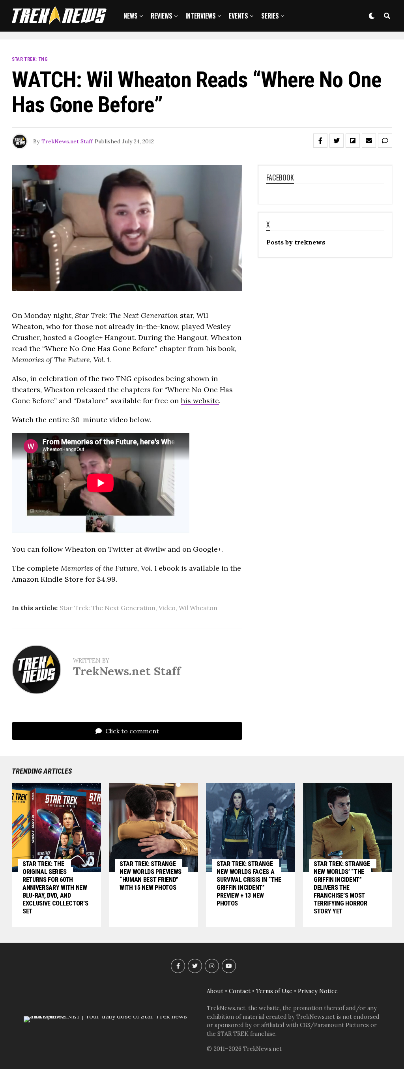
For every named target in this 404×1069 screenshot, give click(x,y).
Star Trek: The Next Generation (107, 608)
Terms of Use (274, 991)
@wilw (155, 549)
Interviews (200, 16)
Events (238, 16)
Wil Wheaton (198, 608)
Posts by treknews (295, 242)
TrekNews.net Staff (67, 141)
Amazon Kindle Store (47, 579)
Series (270, 16)
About (215, 991)
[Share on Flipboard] (353, 140)
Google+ (207, 549)
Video (167, 608)
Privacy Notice (318, 991)
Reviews (161, 16)
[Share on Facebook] (320, 140)
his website (200, 400)
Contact (240, 991)
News (130, 16)
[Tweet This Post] (336, 140)
